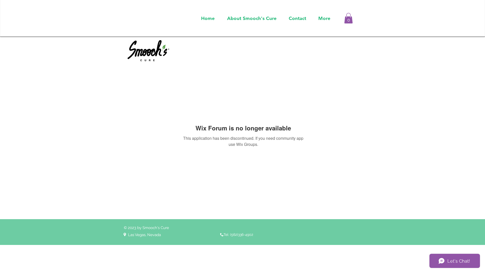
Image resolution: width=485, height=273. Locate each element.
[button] (348, 18)
